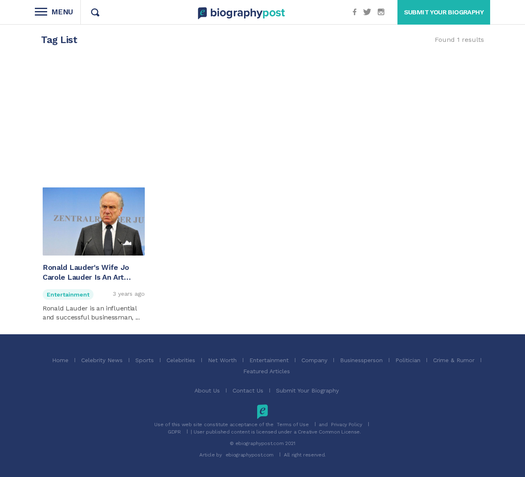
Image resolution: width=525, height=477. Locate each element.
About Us (207, 390)
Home (60, 360)
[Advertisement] (262, 120)
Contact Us (248, 390)
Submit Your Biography (307, 390)
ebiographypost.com (250, 455)
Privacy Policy (346, 424)
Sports (144, 360)
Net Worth (222, 360)
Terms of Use (292, 424)
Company (314, 360)
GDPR (174, 432)
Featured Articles (266, 371)
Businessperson (361, 360)
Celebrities (181, 360)
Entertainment (68, 294)
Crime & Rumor (454, 360)
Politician (407, 360)
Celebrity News (102, 360)
